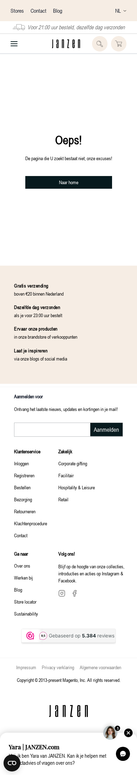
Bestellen (22, 487)
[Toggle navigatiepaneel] (14, 43)
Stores (18, 10)
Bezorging (23, 499)
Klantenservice (27, 451)
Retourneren (24, 511)
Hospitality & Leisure (76, 487)
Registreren (24, 475)
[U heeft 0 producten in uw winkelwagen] (118, 44)
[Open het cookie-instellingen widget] (12, 763)
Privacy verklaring (58, 667)
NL (118, 10)
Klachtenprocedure (30, 523)
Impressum (26, 667)
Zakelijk (65, 451)
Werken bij (23, 578)
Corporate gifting (72, 463)
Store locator (25, 602)
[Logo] (66, 44)
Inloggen (21, 463)
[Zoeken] (99, 44)
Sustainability (26, 614)
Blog (57, 10)
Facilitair (66, 475)
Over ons (22, 566)
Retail (63, 499)
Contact (39, 10)
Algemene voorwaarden (100, 667)
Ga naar (21, 554)
